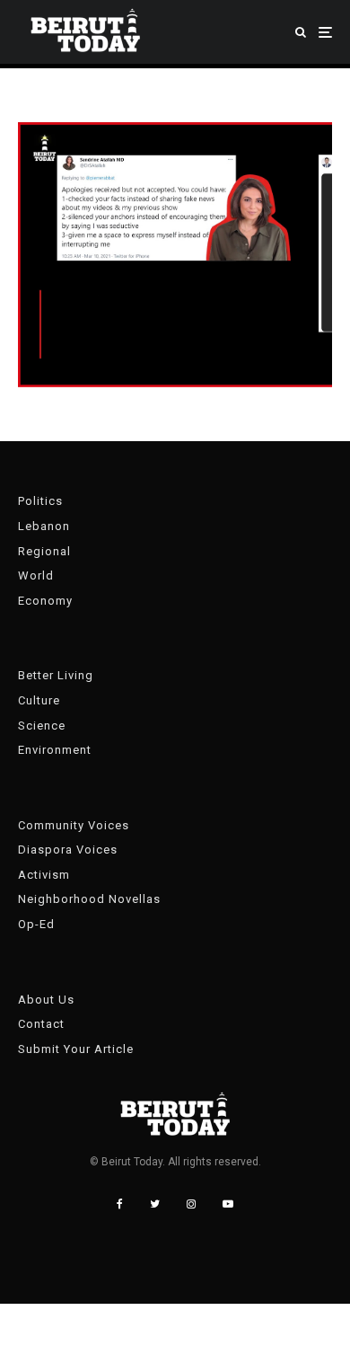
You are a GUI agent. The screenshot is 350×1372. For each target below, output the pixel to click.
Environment (55, 750)
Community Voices (73, 825)
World (36, 575)
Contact (41, 1024)
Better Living (55, 675)
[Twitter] (154, 1204)
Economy (45, 600)
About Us (46, 999)
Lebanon (44, 526)
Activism (44, 874)
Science (42, 725)
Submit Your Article (76, 1049)
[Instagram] (191, 1204)
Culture (39, 700)
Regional (44, 551)
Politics (40, 501)
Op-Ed (36, 924)
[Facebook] (119, 1204)
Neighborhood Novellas (89, 899)
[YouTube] (228, 1204)
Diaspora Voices (68, 849)
